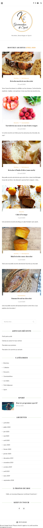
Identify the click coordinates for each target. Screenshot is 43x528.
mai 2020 (6, 436)
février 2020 (7, 449)
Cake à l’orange (21, 215)
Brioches (16, 78)
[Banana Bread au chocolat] (21, 282)
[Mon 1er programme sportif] (8, 406)
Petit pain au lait (7, 336)
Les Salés (6, 381)
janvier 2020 (7, 453)
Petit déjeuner (25, 78)
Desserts (16, 122)
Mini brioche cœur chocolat (21, 257)
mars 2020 (7, 445)
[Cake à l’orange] (21, 198)
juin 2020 (6, 431)
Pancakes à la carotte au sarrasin (12, 349)
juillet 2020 (7, 427)
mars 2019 (7, 476)
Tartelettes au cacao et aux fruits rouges (21, 126)
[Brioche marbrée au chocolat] (21, 65)
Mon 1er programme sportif (26, 403)
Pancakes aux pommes (9, 345)
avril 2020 (7, 440)
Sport (5, 389)
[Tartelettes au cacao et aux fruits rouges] (21, 109)
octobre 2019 (8, 467)
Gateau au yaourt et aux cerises (12, 341)
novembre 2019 (8, 462)
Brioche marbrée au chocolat (21, 81)
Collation (6, 367)
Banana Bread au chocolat (21, 299)
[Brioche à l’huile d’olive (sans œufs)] (21, 154)
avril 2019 (7, 471)
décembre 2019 (8, 458)
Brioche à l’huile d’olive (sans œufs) (21, 170)
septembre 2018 (9, 480)
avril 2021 (7, 423)
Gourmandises (25, 122)
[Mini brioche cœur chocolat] (21, 240)
